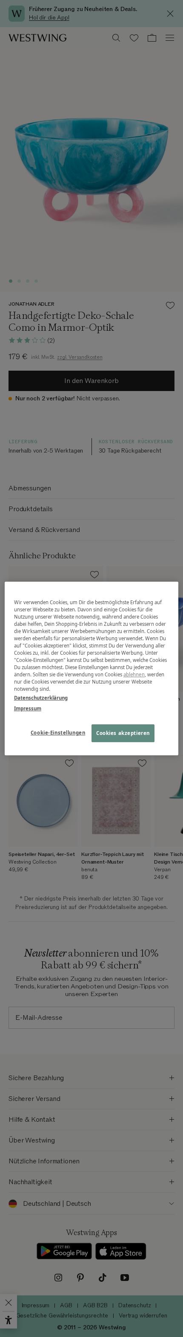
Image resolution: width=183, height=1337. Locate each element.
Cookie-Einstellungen (58, 733)
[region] (92, 669)
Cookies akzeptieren (123, 733)
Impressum (27, 708)
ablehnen (134, 674)
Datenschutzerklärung (41, 698)
